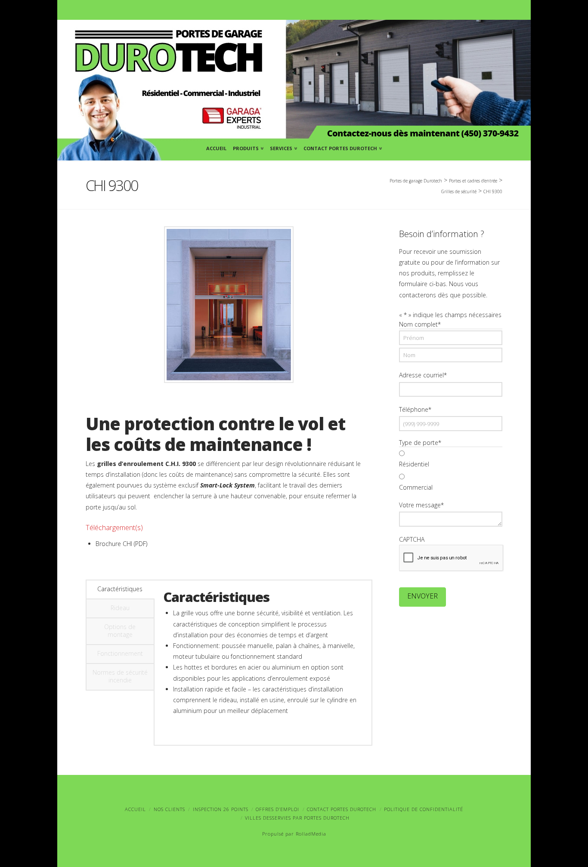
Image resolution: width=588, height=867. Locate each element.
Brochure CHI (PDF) (121, 544)
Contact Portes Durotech (341, 146)
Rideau (120, 608)
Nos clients (169, 809)
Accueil (216, 148)
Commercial (416, 487)
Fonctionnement (120, 653)
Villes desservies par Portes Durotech (297, 818)
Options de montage (120, 631)
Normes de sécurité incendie (120, 676)
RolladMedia (311, 833)
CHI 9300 (492, 191)
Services (282, 146)
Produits (247, 146)
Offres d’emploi (277, 809)
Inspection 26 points (220, 809)
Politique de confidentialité (423, 809)
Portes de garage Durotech (416, 181)
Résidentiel (414, 464)
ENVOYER (422, 596)
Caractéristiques (119, 589)
